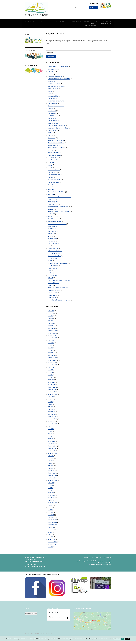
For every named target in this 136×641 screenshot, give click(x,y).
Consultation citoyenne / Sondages (58, 128)
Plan (49, 246)
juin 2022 (50, 431)
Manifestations (52, 226)
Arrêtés (50, 74)
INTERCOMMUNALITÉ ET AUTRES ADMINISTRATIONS (90, 23)
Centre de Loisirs (53, 96)
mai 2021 (50, 463)
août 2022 (51, 426)
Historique (51, 194)
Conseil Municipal (53, 123)
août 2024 (51, 367)
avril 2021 (50, 466)
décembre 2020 (52, 473)
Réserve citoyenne (53, 258)
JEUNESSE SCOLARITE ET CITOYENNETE (59, 211)
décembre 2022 (52, 416)
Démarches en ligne (54, 145)
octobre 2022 (52, 421)
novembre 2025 (52, 333)
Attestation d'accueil (54, 84)
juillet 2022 (51, 429)
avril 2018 (50, 537)
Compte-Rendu (52, 120)
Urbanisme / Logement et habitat (58, 288)
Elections (50, 167)
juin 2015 (50, 547)
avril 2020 (50, 490)
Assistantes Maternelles (55, 76)
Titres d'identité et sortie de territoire (59, 280)
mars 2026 (51, 323)
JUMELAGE (51, 214)
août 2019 (51, 505)
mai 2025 (50, 348)
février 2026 (51, 325)
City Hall (50, 633)
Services (50, 273)
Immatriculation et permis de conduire (59, 197)
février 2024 (51, 382)
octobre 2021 (52, 451)
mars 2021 (51, 468)
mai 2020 (50, 488)
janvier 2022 (51, 443)
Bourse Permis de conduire (56, 86)
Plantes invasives (53, 248)
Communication (52, 118)
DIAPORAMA (51, 150)
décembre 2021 (52, 446)
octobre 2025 (52, 335)
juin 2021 (50, 461)
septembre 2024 (52, 365)
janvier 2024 (51, 384)
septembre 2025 (52, 338)
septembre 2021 (52, 453)
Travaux (50, 285)
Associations (51, 81)
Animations (51, 71)
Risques (50, 261)
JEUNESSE (51, 209)
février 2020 (51, 495)
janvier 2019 (51, 517)
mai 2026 (50, 318)
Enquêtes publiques (54, 170)
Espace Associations (54, 175)
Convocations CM (53, 130)
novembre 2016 (52, 542)
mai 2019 (50, 510)
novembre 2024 (52, 360)
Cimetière (51, 108)
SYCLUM (50, 278)
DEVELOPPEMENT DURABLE (56, 148)
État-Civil (50, 177)
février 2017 (51, 539)
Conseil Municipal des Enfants (56, 125)
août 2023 (51, 397)
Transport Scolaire (53, 283)
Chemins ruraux (52, 103)
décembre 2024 (52, 357)
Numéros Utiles (52, 238)
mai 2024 (50, 375)
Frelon (50, 187)
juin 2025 (50, 345)
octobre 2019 (52, 500)
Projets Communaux (54, 253)
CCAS (49, 93)
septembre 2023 (52, 394)
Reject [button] (127, 639)
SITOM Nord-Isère (53, 275)
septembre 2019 (52, 502)
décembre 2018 (52, 520)
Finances (50, 184)
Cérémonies (51, 98)
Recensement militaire (54, 256)
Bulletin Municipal (53, 89)
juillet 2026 (51, 313)
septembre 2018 (52, 525)
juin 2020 (50, 485)
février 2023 (51, 412)
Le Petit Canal (52, 216)
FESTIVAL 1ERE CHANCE (55, 179)
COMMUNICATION (53, 116)
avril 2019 (50, 512)
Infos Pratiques (52, 202)
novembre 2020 (52, 475)
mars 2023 (51, 409)
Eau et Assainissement (54, 155)
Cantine (50, 91)
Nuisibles (50, 236)
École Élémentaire (53, 157)
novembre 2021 (52, 448)
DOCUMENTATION (75, 22)
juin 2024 (50, 372)
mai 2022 (50, 434)
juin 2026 (50, 316)
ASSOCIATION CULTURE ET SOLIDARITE (59, 79)
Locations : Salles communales (57, 224)
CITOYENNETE (52, 111)
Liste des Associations (54, 221)
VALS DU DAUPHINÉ (54, 290)
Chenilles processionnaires (56, 106)
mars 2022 (51, 439)
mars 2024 (51, 380)
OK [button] (122, 639)
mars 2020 (51, 493)
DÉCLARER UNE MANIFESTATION (106, 22)
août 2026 (51, 311)
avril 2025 (50, 350)
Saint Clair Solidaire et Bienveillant (58, 263)
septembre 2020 (52, 480)
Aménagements (52, 69)
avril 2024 (50, 377)
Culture (50, 135)
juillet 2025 (51, 343)
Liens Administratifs (54, 219)
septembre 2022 (52, 424)
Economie (51, 162)
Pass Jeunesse (52, 241)
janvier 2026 (51, 328)
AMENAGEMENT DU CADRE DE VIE (58, 66)
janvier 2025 (51, 355)
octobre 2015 (52, 544)
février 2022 (51, 441)
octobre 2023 (52, 392)
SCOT (49, 270)
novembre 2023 (52, 389)
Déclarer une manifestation (56, 140)
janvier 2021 (51, 470)
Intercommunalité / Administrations (58, 207)
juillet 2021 (51, 458)
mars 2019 (51, 515)
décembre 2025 (52, 330)
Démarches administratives (56, 143)
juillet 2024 (51, 370)
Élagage (50, 165)
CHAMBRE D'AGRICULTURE (56, 101)
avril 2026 (50, 321)
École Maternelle (53, 160)
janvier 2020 (51, 497)
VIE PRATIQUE (60, 22)
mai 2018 (50, 534)
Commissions (52, 113)
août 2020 (51, 483)
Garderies (51, 189)
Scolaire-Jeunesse (53, 268)
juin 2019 (50, 507)
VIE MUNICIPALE (45, 22)
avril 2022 (50, 436)
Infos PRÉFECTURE (53, 204)
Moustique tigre (52, 231)
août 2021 (51, 456)
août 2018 (51, 527)
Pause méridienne (53, 243)
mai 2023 (50, 404)
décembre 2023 (52, 387)
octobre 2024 (52, 362)
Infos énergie (51, 199)
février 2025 (51, 353)
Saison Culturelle (53, 265)
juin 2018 (50, 532)
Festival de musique (54, 182)
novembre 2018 (52, 522)
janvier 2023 (51, 414)
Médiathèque (52, 229)
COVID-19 (50, 133)
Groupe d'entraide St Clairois (56, 192)
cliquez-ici (117, 639)
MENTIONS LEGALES (52, 608)
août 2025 (51, 340)
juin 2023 (50, 402)
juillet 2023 (51, 399)
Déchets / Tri (51, 138)
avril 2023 (50, 407)
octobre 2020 (52, 478)
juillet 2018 (51, 529)
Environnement (52, 172)
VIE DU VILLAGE (29, 22)
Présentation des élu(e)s (55, 251)
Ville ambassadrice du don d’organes (59, 300)
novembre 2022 (52, 419)
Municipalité (51, 234)
